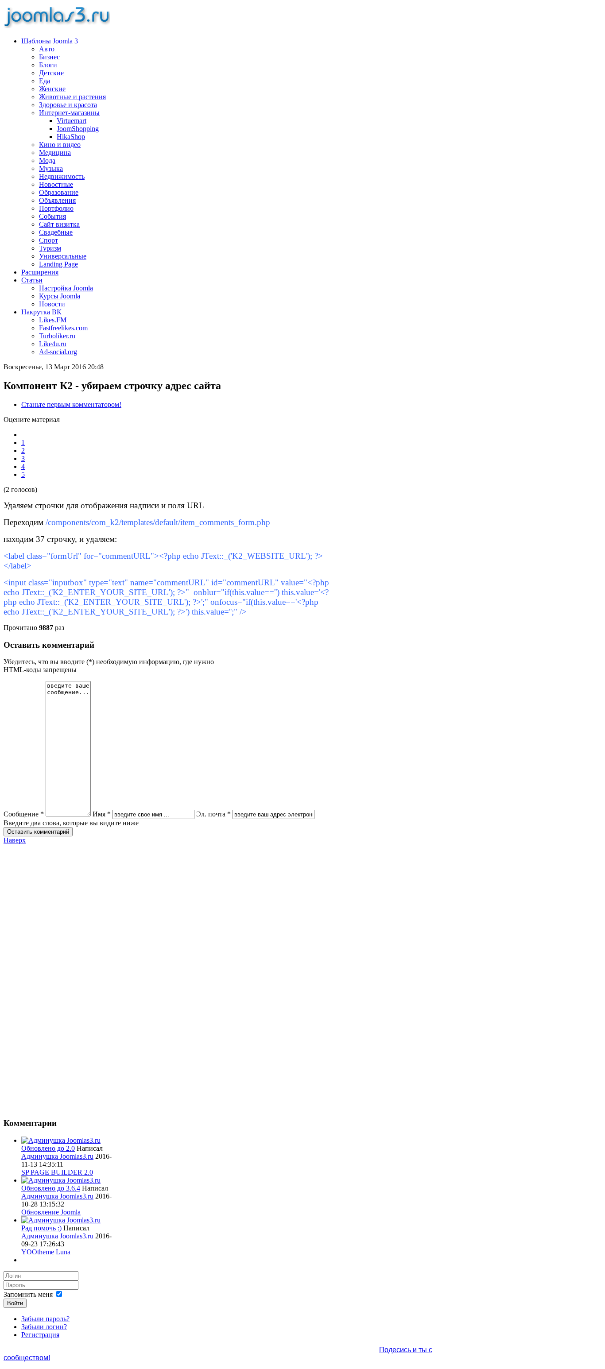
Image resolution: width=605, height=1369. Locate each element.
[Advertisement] (58, 977)
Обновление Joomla (51, 1212)
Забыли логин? (44, 1326)
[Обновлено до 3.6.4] (61, 1180)
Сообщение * (24, 814)
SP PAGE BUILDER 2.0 (57, 1172)
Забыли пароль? (45, 1319)
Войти (15, 1303)
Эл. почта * (213, 814)
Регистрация (40, 1334)
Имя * (102, 814)
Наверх (15, 840)
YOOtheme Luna (45, 1252)
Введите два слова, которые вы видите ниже (71, 823)
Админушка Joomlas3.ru (57, 1156)
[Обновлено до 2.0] (61, 1140)
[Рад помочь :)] (61, 1220)
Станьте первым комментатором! (71, 404)
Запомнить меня (28, 1294)
